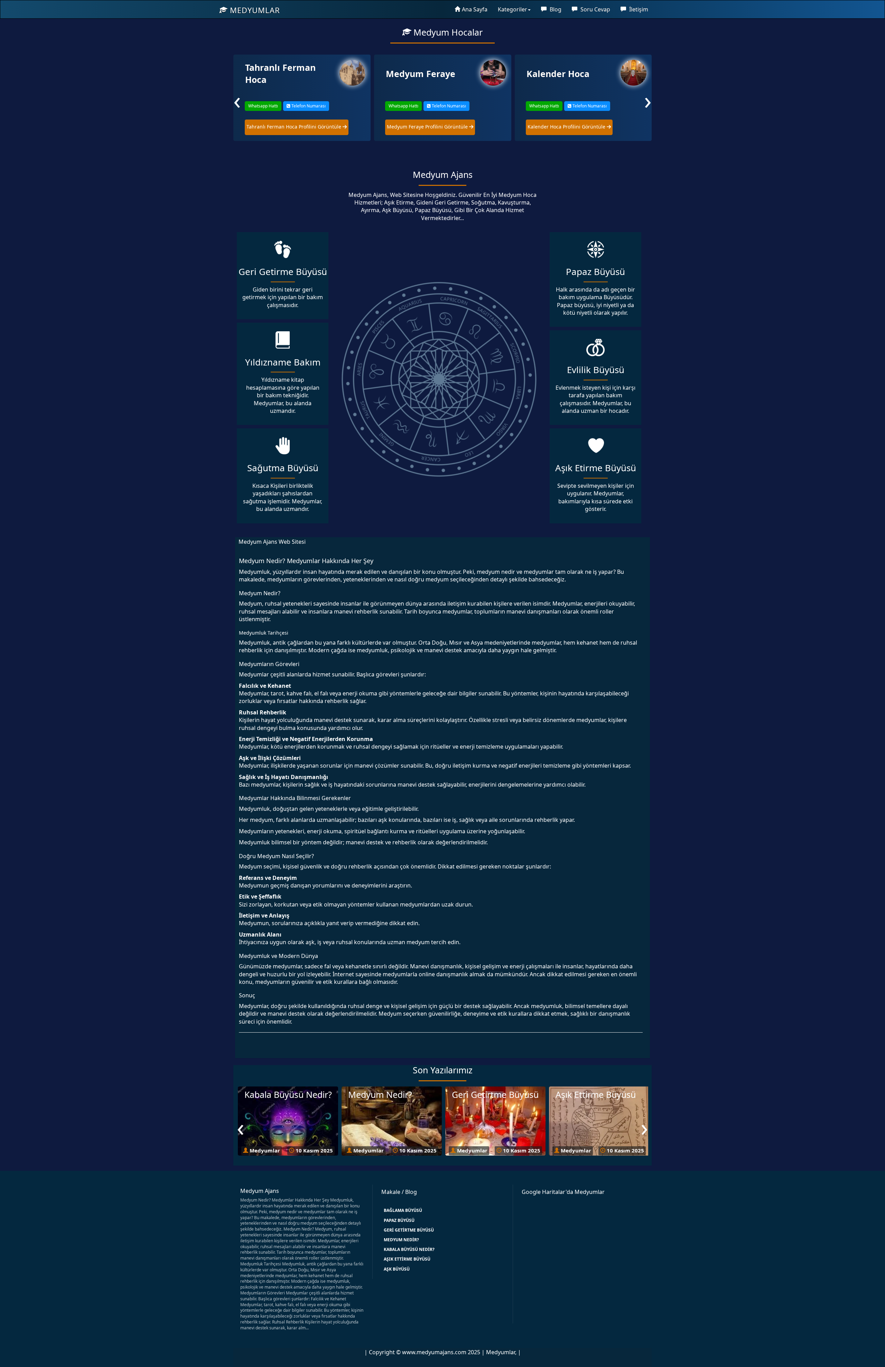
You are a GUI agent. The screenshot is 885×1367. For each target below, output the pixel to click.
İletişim (638, 9)
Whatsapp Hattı (263, 106)
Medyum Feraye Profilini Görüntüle (287, 126)
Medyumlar (253, 10)
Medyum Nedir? (401, 1240)
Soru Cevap (594, 9)
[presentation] (237, 100)
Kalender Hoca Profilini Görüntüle (426, 126)
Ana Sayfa (474, 9)
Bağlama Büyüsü (403, 1210)
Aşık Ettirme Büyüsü (407, 1259)
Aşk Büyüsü (397, 1269)
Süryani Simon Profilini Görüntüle (567, 126)
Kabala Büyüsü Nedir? (409, 1249)
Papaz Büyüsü (399, 1220)
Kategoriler (512, 9)
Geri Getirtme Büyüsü (409, 1230)
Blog (554, 9)
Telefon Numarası (307, 106)
